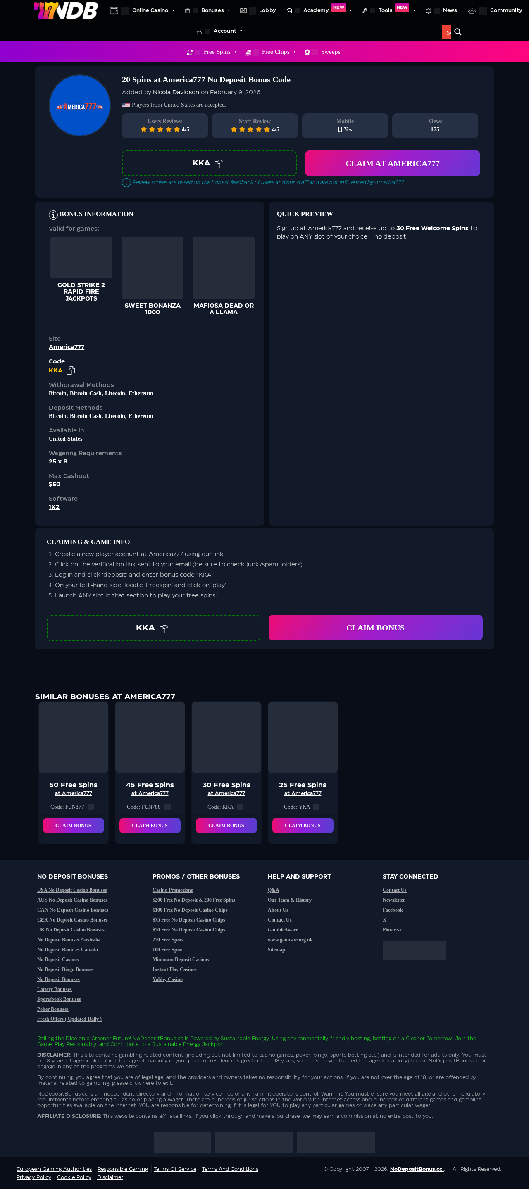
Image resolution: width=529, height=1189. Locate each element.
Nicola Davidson (176, 93)
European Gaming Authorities (54, 1169)
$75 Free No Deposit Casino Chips (189, 920)
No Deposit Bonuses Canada (67, 950)
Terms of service (175, 1169)
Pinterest (392, 930)
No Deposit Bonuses (58, 979)
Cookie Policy (74, 1177)
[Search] (458, 32)
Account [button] (225, 31)
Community (506, 10)
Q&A (273, 890)
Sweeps (331, 51)
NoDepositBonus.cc (158, 1038)
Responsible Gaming (123, 1169)
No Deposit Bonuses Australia (68, 940)
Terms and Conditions (230, 1169)
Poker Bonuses (53, 1009)
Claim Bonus (375, 627)
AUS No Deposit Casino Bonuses (72, 900)
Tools (393, 9)
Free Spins (217, 51)
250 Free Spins (168, 940)
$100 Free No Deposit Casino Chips (190, 910)
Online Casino (150, 10)
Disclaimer (110, 1177)
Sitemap (276, 950)
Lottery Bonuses (54, 989)
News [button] (450, 10)
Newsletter (394, 900)
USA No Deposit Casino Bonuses (72, 890)
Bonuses (212, 10)
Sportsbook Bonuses (59, 999)
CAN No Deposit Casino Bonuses (72, 910)
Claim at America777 (393, 163)
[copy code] (219, 163)
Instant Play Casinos (175, 969)
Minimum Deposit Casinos (181, 959)
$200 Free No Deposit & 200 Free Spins (194, 900)
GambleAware (283, 930)
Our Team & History (290, 900)
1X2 (54, 507)
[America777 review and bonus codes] (80, 132)
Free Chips (276, 51)
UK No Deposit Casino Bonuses (71, 930)
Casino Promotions (173, 890)
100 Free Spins (168, 950)
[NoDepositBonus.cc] (66, 10)
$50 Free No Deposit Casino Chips (189, 930)
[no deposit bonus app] (418, 964)
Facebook (393, 910)
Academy (323, 9)
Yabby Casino (168, 979)
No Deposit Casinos (58, 959)
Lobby (267, 10)
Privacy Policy (34, 1177)
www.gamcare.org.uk (290, 940)
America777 (66, 347)
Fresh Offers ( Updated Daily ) (69, 1019)
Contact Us (280, 920)
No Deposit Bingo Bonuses (65, 969)
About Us (278, 910)
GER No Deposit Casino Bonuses (72, 920)
